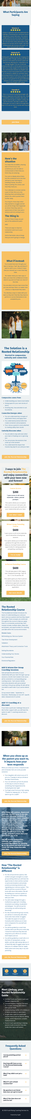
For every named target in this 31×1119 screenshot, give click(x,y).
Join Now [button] (15, 122)
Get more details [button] (15, 593)
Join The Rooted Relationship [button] (15, 853)
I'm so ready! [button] (15, 555)
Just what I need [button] (15, 515)
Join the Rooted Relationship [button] (16, 457)
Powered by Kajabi (15, 1115)
